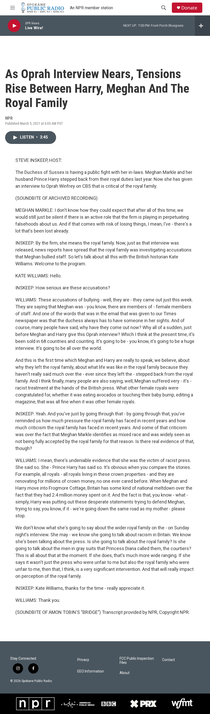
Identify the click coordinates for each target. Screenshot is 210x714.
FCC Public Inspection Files (137, 661)
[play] (14, 26)
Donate (189, 7)
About (125, 673)
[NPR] (35, 703)
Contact (168, 660)
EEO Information (90, 671)
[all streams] (202, 25)
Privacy (83, 660)
